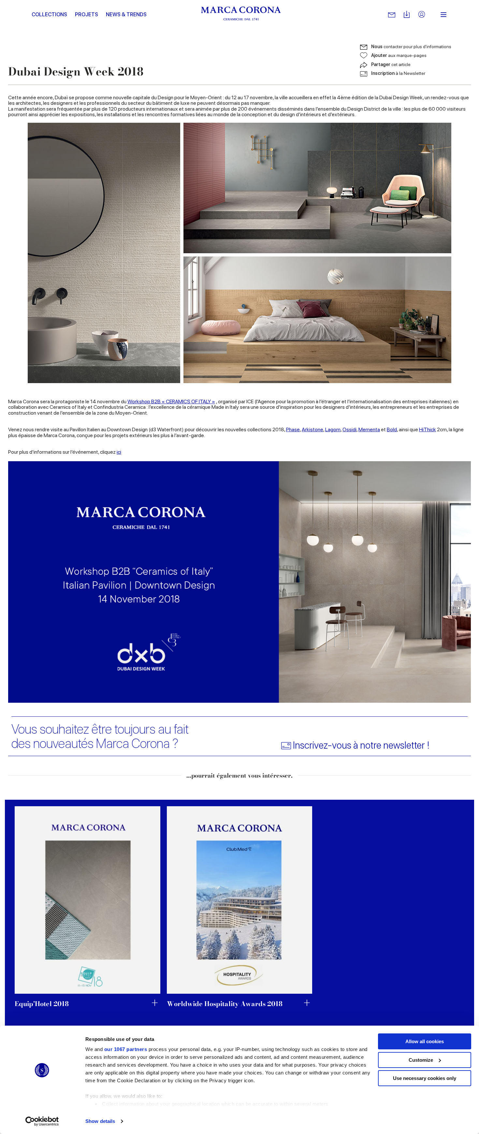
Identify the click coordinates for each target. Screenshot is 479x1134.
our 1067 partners (125, 1049)
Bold (392, 429)
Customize (421, 1060)
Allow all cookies (424, 1041)
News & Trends (126, 14)
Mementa (369, 429)
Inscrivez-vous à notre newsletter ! (361, 745)
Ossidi (349, 429)
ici (119, 452)
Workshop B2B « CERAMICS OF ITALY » (171, 401)
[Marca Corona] (241, 15)
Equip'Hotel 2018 (42, 1003)
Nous (411, 46)
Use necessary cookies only (424, 1078)
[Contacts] (391, 14)
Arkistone (312, 429)
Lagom (333, 429)
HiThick (427, 429)
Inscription (398, 73)
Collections (49, 14)
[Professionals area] (421, 14)
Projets (86, 14)
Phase (293, 429)
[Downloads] (406, 14)
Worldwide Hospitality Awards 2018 (225, 1003)
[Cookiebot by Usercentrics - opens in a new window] (42, 1121)
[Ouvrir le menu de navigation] (443, 14)
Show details (100, 1121)
